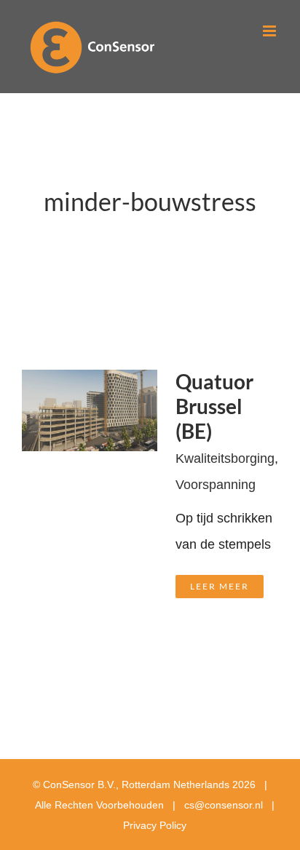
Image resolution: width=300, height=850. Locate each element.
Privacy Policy (154, 825)
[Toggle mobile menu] (270, 31)
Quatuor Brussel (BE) (214, 407)
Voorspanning (215, 484)
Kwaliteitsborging (225, 458)
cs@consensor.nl (223, 805)
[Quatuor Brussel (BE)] (89, 383)
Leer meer (219, 586)
